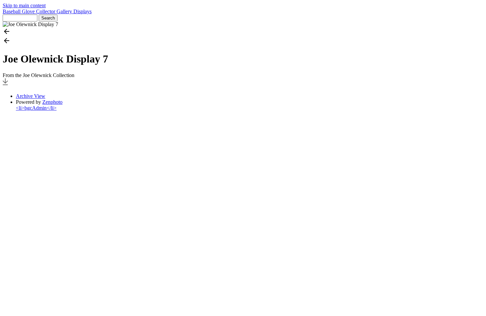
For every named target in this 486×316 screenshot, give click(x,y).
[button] (243, 32)
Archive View (30, 96)
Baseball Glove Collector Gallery (38, 11)
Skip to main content (24, 5)
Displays (82, 11)
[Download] (5, 85)
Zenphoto (52, 102)
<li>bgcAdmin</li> (36, 108)
